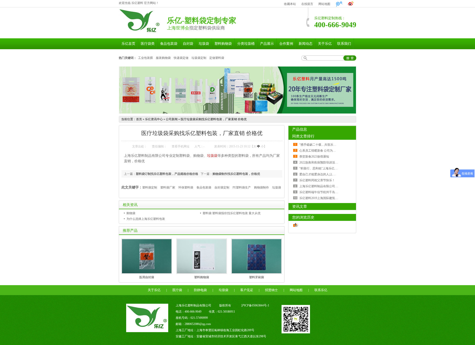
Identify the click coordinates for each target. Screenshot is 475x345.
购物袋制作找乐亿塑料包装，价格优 (236, 174)
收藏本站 (290, 4)
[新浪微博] (350, 4)
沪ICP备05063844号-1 (255, 305)
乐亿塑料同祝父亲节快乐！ (317, 180)
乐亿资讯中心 (154, 119)
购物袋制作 (261, 187)
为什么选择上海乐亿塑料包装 (145, 219)
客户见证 (246, 290)
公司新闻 (172, 119)
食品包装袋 (168, 44)
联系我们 (344, 44)
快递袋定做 (181, 58)
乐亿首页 (128, 44)
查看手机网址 (181, 146)
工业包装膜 (145, 58)
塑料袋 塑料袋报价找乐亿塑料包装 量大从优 (232, 213)
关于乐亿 (325, 44)
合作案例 (286, 44)
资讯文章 (299, 206)
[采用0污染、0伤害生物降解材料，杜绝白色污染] (237, 90)
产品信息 (299, 129)
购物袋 (130, 213)
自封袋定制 (221, 187)
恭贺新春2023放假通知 (314, 156)
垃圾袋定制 (198, 58)
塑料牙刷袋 (256, 277)
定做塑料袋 (216, 58)
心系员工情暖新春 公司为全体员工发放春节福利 (330, 150)
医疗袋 (177, 290)
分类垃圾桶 (246, 44)
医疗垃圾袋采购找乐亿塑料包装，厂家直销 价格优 (214, 119)
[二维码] (296, 332)
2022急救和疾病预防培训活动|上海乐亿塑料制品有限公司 (336, 162)
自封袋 (188, 44)
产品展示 (267, 44)
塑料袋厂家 (167, 187)
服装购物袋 (163, 58)
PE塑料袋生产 (242, 187)
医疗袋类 (148, 44)
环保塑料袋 (185, 187)
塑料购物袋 (223, 44)
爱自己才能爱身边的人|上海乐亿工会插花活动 (329, 174)
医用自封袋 (146, 277)
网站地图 (324, 4)
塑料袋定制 (149, 187)
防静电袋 (200, 290)
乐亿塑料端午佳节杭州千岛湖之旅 (321, 192)
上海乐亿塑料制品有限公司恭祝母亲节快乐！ (329, 186)
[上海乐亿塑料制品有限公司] (140, 33)
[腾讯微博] (339, 4)
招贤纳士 (271, 290)
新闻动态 (305, 44)
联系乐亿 (320, 290)
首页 (139, 119)
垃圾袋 (204, 44)
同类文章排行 (303, 136)
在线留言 (307, 4)
